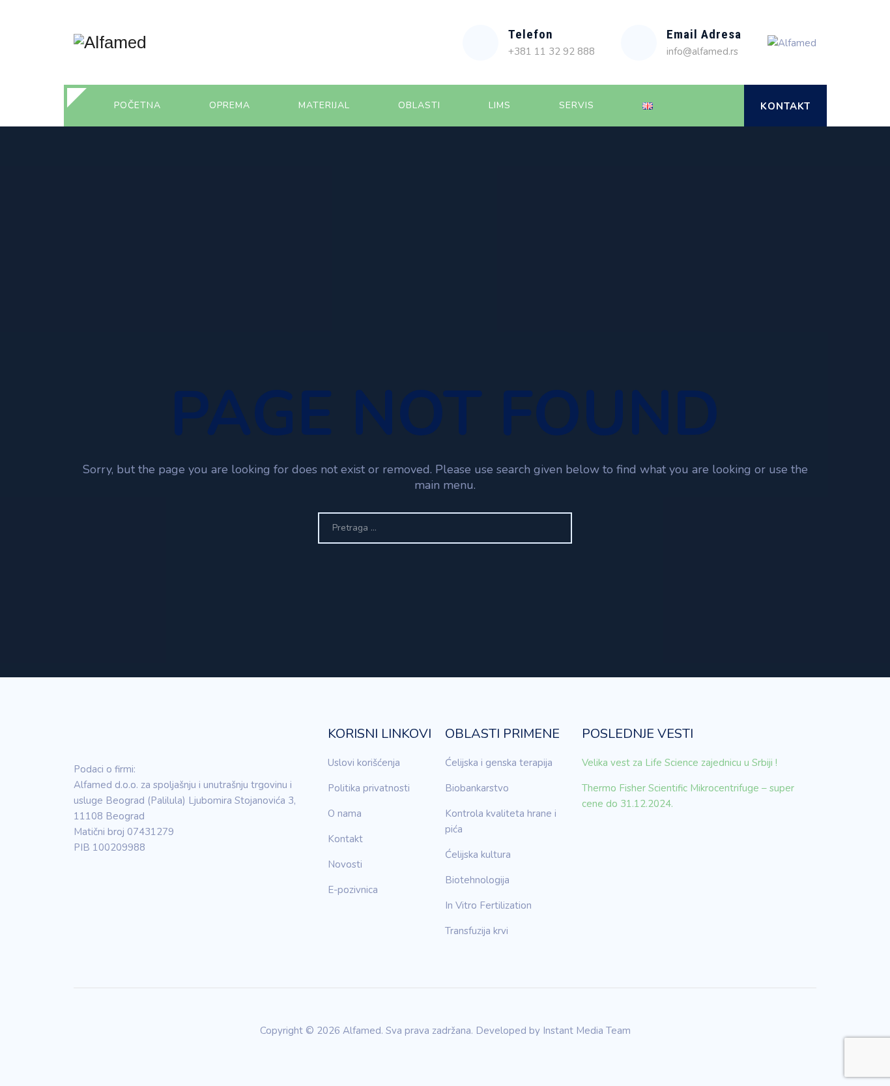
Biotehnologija (477, 880)
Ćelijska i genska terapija (499, 762)
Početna (137, 105)
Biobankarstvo (477, 788)
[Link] (723, 105)
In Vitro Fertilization (488, 905)
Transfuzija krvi (476, 930)
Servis (576, 105)
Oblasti (419, 105)
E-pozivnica (353, 889)
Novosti (345, 864)
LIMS (500, 105)
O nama (345, 813)
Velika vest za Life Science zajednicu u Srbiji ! (679, 762)
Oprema (229, 105)
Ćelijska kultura (478, 854)
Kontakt (785, 106)
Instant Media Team (587, 1030)
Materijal (324, 105)
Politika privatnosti (369, 788)
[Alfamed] (110, 42)
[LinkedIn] (83, 884)
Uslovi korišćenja (364, 762)
